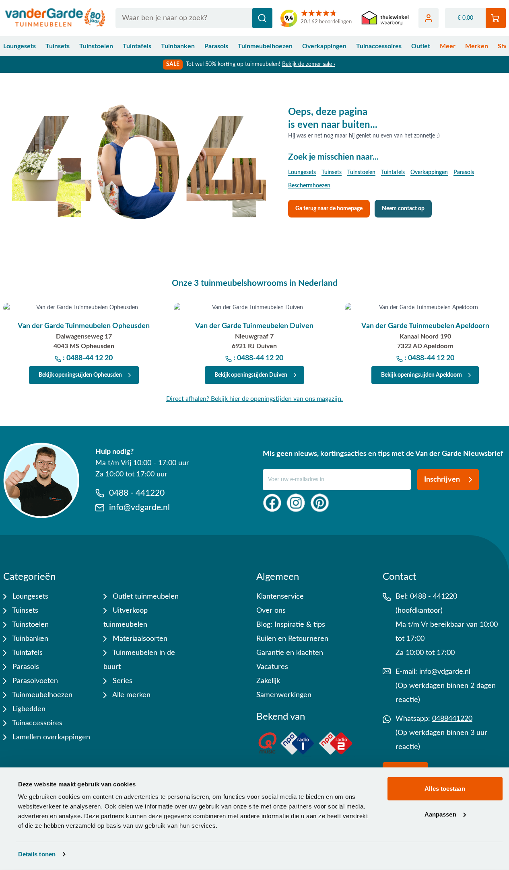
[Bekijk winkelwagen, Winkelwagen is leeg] (496, 18)
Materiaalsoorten (139, 638)
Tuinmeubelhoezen (265, 46)
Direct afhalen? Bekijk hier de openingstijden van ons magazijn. (254, 399)
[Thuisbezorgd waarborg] (385, 18)
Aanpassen (440, 813)
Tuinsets (57, 46)
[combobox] (193, 18)
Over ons (271, 610)
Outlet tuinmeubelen (145, 596)
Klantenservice (280, 596)
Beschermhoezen (309, 186)
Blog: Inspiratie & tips (290, 624)
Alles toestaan (445, 788)
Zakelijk (268, 681)
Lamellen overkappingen (50, 737)
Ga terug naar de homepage (329, 208)
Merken (476, 46)
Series (121, 681)
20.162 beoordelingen (326, 22)
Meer (447, 46)
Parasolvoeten (34, 681)
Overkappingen (324, 46)
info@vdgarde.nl (444, 671)
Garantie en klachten (289, 653)
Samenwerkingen (283, 695)
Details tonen (37, 854)
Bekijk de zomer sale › (308, 64)
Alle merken (130, 695)
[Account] (428, 18)
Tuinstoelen (96, 46)
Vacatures (272, 667)
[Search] (262, 18)
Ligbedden (27, 709)
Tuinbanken (178, 46)
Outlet (420, 46)
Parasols (216, 46)
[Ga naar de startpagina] (55, 18)
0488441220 (452, 718)
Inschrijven (442, 479)
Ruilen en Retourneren (292, 638)
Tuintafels (137, 46)
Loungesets (19, 46)
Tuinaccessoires (379, 46)
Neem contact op (403, 208)
